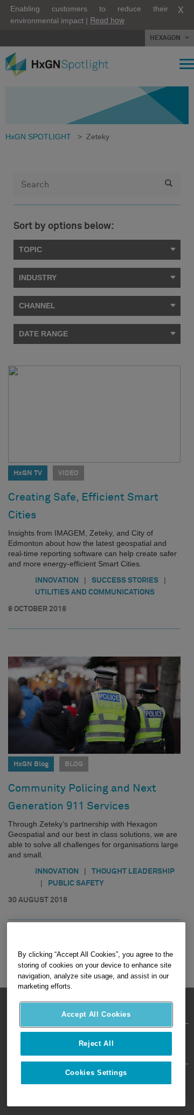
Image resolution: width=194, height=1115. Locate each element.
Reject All (96, 1043)
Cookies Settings (96, 1073)
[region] (96, 1014)
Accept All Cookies (96, 1014)
